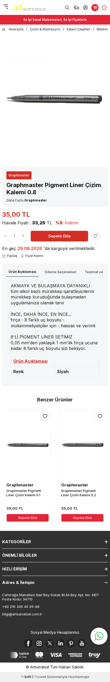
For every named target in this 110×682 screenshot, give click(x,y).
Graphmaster (19, 175)
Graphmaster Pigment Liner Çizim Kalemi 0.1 (23, 493)
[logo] (29, 7)
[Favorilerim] (104, 7)
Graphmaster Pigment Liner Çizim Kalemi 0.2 (78, 493)
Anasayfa (16, 29)
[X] (49, 643)
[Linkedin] (60, 643)
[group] (55, 99)
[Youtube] (81, 643)
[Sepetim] (95, 7)
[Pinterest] (71, 643)
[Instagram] (39, 643)
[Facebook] (28, 643)
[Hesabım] (85, 7)
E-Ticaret (39, 677)
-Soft (26, 677)
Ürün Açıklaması (22, 272)
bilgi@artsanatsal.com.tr (22, 614)
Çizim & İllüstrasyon (45, 29)
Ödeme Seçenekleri (60, 272)
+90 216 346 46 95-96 (21, 606)
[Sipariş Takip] (76, 7)
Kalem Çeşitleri (78, 29)
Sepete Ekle (59, 236)
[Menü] (5, 7)
